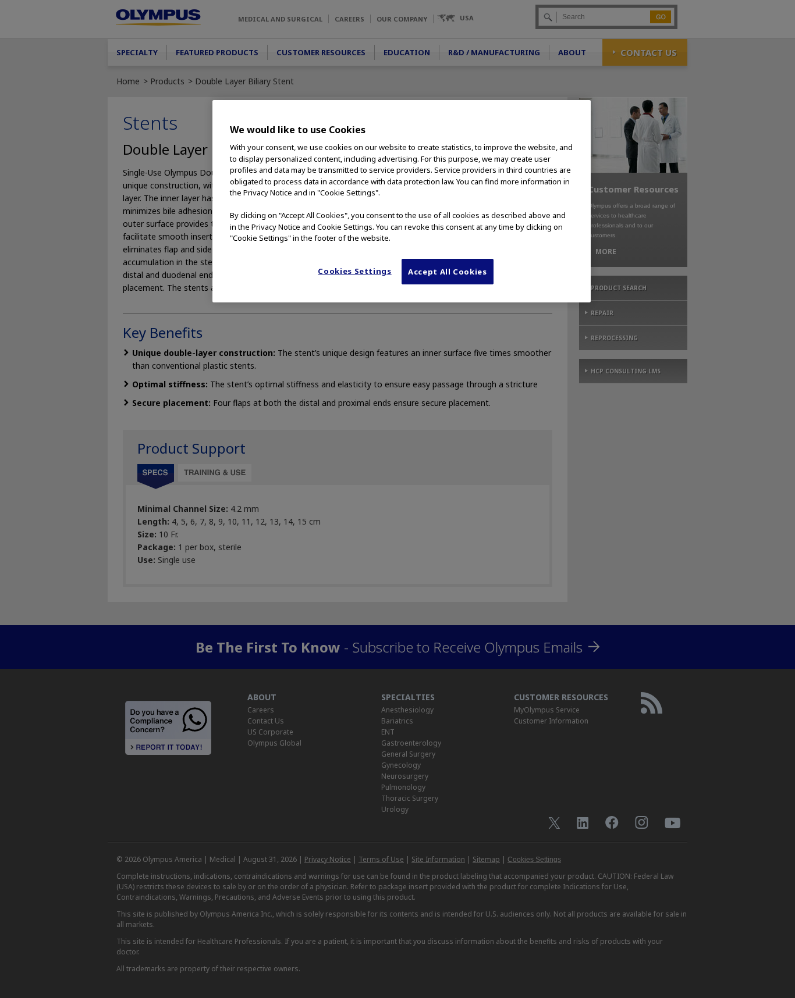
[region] (401, 201)
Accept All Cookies (447, 271)
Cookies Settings (354, 271)
